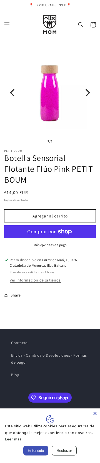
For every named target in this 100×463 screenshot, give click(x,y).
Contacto (19, 342)
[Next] (88, 93)
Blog (15, 374)
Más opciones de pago (50, 245)
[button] (7, 25)
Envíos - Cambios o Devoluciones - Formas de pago (49, 359)
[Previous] (12, 93)
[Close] (95, 413)
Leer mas (13, 439)
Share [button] (16, 295)
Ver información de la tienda (35, 280)
